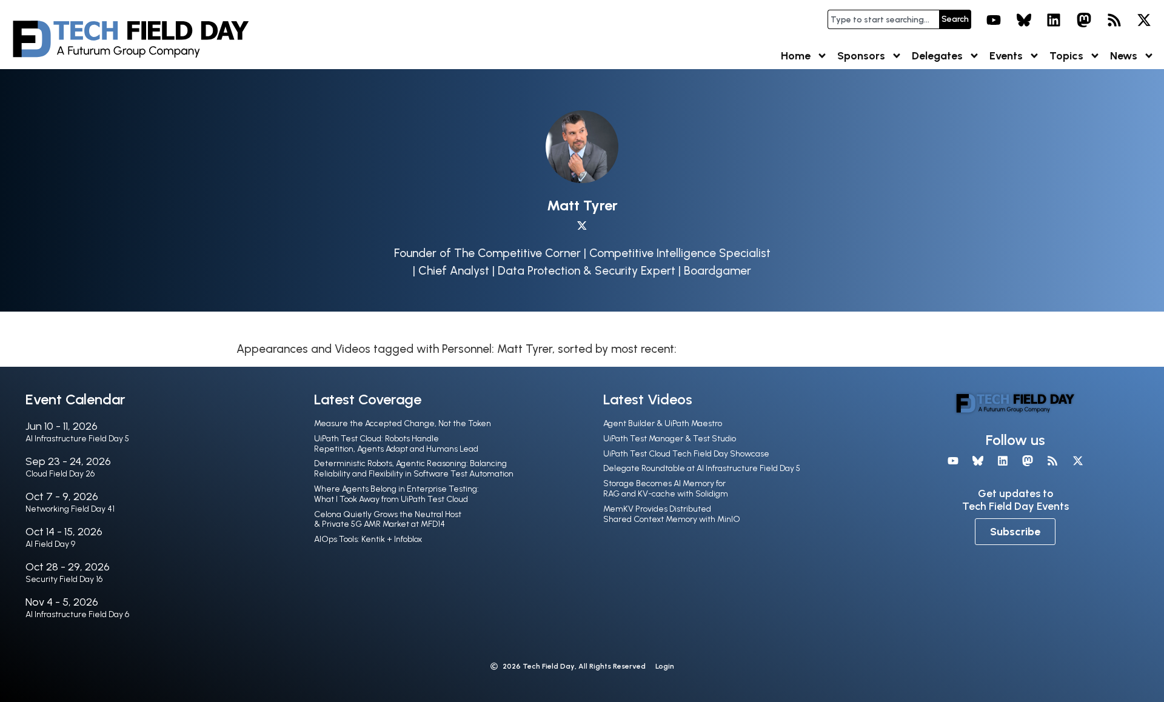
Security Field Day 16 (63, 579)
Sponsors (861, 55)
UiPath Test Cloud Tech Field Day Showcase (686, 454)
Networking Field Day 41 (70, 509)
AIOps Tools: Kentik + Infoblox (368, 539)
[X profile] (582, 225)
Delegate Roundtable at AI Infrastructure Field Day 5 (701, 468)
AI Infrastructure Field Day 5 (77, 438)
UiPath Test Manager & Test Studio (669, 438)
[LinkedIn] (1054, 20)
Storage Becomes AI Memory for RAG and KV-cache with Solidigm (665, 488)
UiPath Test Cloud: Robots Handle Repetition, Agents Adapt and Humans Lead (396, 443)
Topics (1066, 55)
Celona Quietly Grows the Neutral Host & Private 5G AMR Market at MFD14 (387, 519)
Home (796, 55)
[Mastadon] (1084, 20)
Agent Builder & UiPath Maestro (662, 423)
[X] (1144, 20)
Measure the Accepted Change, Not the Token (402, 423)
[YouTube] (993, 20)
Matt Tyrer (582, 205)
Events (1006, 55)
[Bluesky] (1024, 20)
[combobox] (883, 19)
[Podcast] (1114, 20)
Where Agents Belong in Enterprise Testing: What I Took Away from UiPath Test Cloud (396, 494)
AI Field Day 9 (50, 544)
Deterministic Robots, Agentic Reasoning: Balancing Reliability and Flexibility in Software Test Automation (413, 468)
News (1123, 55)
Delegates (937, 55)
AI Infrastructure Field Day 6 (77, 614)
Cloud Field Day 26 (60, 474)
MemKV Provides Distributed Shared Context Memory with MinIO (671, 514)
